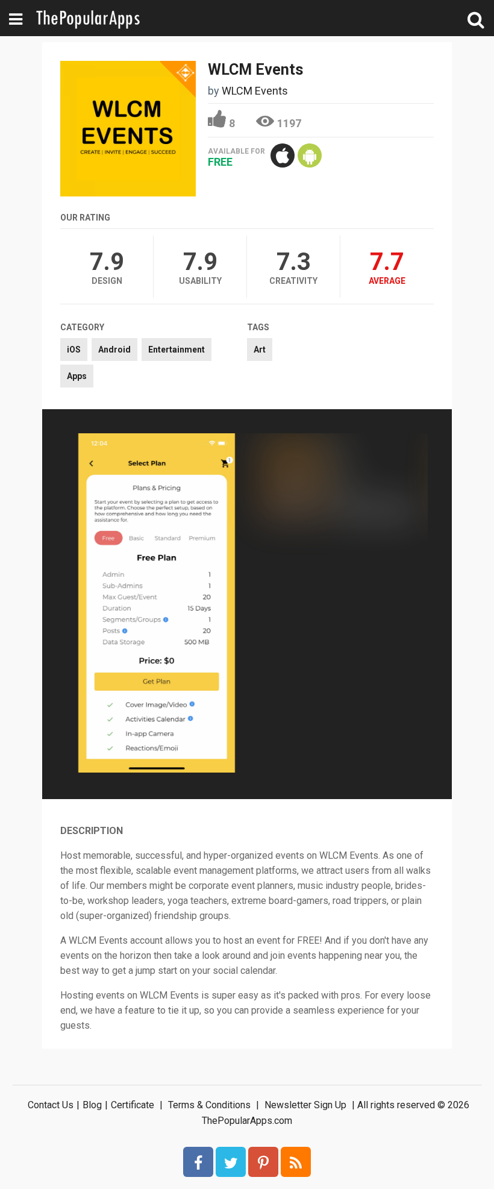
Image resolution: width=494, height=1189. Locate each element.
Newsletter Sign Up (305, 1105)
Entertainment (176, 349)
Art (260, 349)
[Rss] (296, 1162)
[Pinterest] (263, 1162)
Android (114, 349)
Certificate (132, 1105)
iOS (74, 349)
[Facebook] (198, 1162)
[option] (156, 604)
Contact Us (50, 1105)
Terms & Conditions (209, 1105)
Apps (77, 376)
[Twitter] (231, 1162)
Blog (92, 1105)
